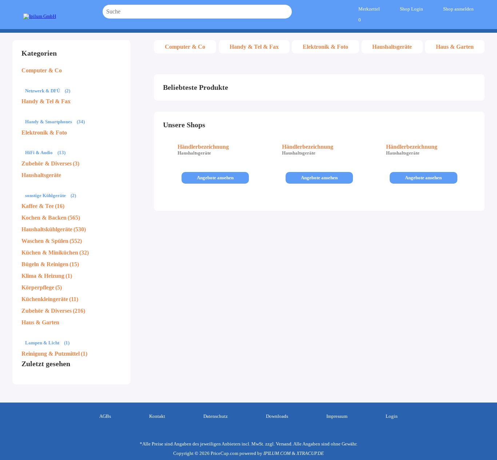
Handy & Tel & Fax (46, 101)
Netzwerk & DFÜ (42, 90)
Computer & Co (41, 70)
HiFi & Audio (39, 152)
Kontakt (157, 416)
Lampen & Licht (42, 342)
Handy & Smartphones (48, 121)
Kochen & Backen (44, 218)
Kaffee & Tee (37, 206)
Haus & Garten (40, 322)
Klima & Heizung (42, 276)
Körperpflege (37, 287)
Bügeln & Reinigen (44, 264)
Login (392, 416)
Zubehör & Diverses (46, 163)
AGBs (105, 416)
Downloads (277, 416)
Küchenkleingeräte (44, 299)
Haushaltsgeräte (41, 175)
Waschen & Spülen (44, 241)
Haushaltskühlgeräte (46, 229)
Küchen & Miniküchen (49, 252)
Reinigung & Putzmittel (50, 354)
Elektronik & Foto (44, 132)
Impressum (336, 416)
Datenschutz (215, 416)
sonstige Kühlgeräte (45, 195)
